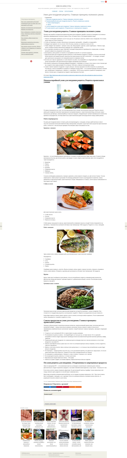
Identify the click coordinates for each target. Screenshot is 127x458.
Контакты (50, 453)
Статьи (61, 11)
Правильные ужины (59, 381)
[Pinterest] (62, 387)
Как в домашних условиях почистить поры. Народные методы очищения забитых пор (31, 33)
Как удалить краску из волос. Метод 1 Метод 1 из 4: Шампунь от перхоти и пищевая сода (31, 48)
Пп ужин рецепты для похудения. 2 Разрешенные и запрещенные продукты (67, 28)
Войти (102, 1)
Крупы (49, 24)
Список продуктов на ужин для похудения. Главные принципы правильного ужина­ (68, 26)
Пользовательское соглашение (58, 453)
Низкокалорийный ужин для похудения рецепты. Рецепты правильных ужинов (67, 21)
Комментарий (48, 394)
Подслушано (69, 11)
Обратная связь (78, 453)
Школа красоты (63, 6)
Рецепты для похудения (67, 381)
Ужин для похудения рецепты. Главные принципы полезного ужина (64, 19)
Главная (54, 11)
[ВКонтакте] (50, 387)
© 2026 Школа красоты (26, 453)
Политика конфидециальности (54, 454)
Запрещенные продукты (77, 381)
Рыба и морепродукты (54, 23)
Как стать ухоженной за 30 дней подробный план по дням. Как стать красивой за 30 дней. (31, 23)
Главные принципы (51, 381)
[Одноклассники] (75, 387)
